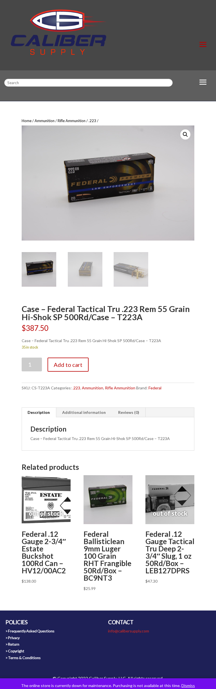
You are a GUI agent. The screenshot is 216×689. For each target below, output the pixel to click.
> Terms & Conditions (22, 657)
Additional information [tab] (84, 412)
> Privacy (12, 637)
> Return (12, 644)
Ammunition (45, 120)
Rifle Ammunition (72, 120)
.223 (92, 120)
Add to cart (68, 364)
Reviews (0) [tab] (128, 412)
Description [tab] (39, 412)
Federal (154, 387)
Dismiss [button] (188, 685)
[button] (185, 134)
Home (27, 120)
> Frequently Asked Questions (29, 631)
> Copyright (14, 650)
